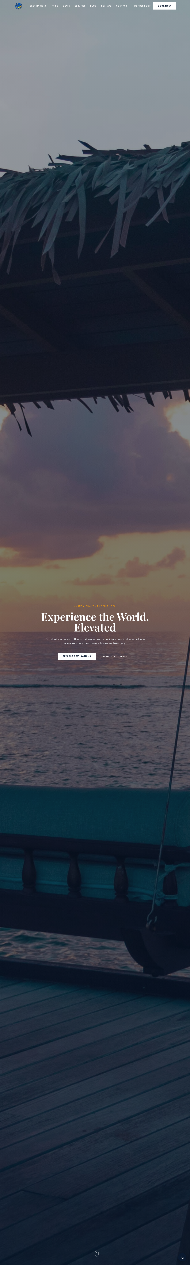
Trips (55, 6)
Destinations (38, 6)
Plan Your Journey (115, 656)
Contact (121, 6)
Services (80, 6)
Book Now (164, 6)
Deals (66, 6)
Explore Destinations (77, 656)
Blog (93, 6)
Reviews (106, 6)
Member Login (142, 6)
